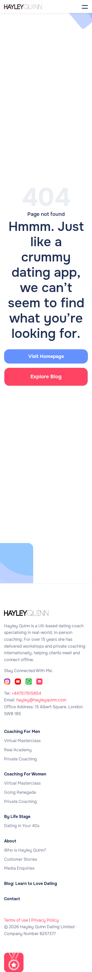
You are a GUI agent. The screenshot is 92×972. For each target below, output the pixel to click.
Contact (12, 899)
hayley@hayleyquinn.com (41, 700)
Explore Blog (46, 376)
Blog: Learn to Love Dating (30, 883)
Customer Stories (20, 859)
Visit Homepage (46, 356)
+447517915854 (26, 693)
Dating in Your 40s (21, 826)
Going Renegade (20, 792)
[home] (29, 6)
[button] (85, 6)
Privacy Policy (45, 920)
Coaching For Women (25, 774)
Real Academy (18, 750)
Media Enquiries (19, 868)
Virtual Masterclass (22, 741)
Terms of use (16, 920)
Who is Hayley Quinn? (25, 850)
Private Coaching (20, 759)
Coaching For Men (22, 731)
